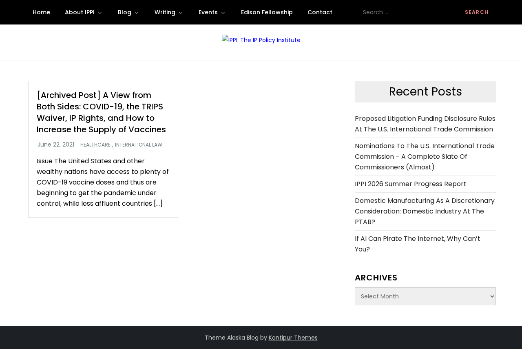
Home (41, 12)
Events (208, 12)
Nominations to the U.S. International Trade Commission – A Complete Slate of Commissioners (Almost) (425, 156)
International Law (138, 145)
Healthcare (95, 145)
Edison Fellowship (267, 12)
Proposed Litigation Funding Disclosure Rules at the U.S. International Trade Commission (425, 124)
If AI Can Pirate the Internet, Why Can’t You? (417, 244)
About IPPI (80, 12)
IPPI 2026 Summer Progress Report (411, 184)
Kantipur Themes (293, 337)
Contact (319, 12)
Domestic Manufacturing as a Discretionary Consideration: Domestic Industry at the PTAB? (425, 211)
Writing (165, 12)
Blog (124, 12)
